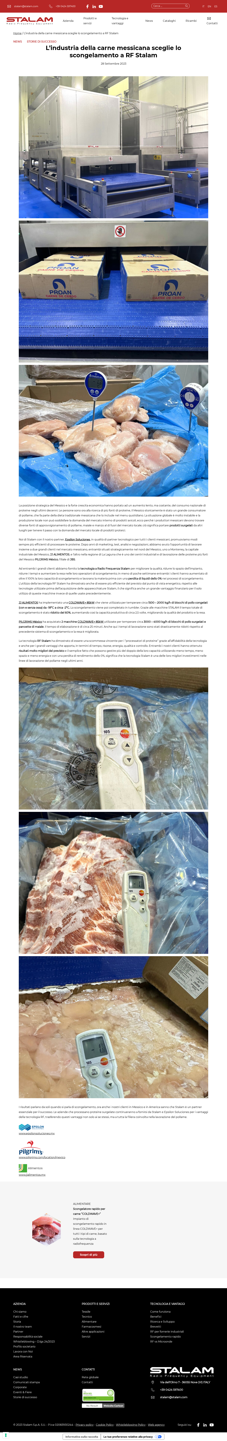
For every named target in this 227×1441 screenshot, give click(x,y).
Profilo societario (24, 1346)
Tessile (86, 1311)
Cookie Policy (105, 1424)
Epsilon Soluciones (77, 539)
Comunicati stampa (26, 1382)
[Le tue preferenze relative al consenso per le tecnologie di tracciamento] (6, 1435)
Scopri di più (88, 1254)
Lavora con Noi (23, 1351)
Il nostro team (22, 1326)
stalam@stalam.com (26, 6)
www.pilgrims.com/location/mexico (42, 1157)
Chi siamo (19, 1311)
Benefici (155, 1316)
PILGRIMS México (30, 621)
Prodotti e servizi (90, 21)
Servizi (86, 1336)
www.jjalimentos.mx (32, 1174)
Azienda (68, 20)
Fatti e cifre (20, 1316)
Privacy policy (85, 1424)
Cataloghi (169, 20)
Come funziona (160, 1311)
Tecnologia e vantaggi (120, 21)
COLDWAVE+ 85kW (82, 602)
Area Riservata (22, 1356)
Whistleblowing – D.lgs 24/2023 (34, 1341)
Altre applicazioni (93, 1331)
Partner (18, 1331)
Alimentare (89, 1321)
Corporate (20, 1387)
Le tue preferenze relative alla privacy (128, 1436)
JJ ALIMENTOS (28, 602)
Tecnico (87, 1316)
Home (17, 33)
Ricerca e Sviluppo (162, 1321)
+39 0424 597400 (65, 6)
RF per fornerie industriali (167, 1331)
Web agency (156, 1424)
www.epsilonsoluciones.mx (37, 1133)
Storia (17, 1321)
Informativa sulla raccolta (81, 1436)
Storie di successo (41, 41)
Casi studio (20, 1377)
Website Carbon (113, 1405)
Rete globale (90, 1377)
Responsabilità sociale (28, 1336)
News (149, 20)
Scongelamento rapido (165, 1336)
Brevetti (155, 1326)
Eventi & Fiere (22, 1392)
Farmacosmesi (91, 1326)
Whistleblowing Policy (131, 1424)
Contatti (212, 23)
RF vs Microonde (161, 1341)
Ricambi (191, 20)
